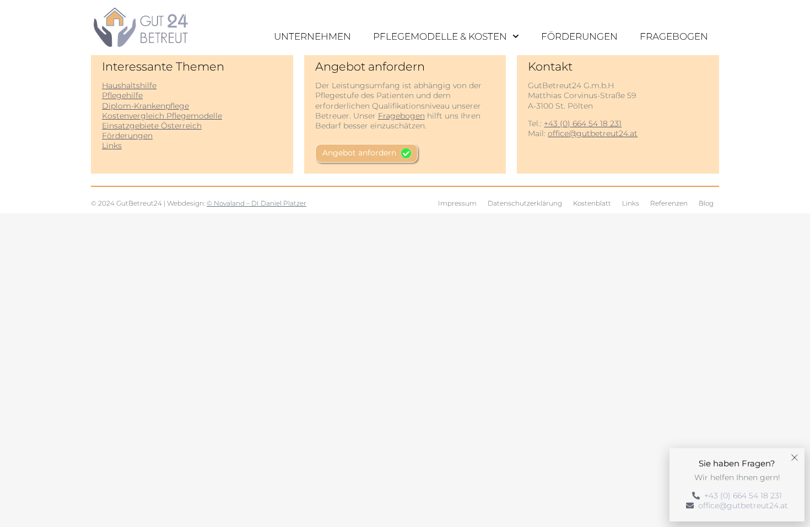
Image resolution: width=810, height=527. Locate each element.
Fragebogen (674, 36)
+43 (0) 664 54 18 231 (583, 123)
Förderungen (579, 36)
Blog (706, 203)
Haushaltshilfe (129, 85)
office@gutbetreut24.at (593, 133)
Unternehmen (312, 36)
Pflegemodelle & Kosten (440, 36)
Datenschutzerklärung (525, 203)
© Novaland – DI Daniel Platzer (256, 203)
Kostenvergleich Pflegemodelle (162, 116)
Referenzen (669, 203)
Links (112, 145)
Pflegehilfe (122, 95)
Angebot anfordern (359, 153)
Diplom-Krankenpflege (145, 106)
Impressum (457, 203)
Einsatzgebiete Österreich (152, 126)
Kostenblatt (592, 203)
